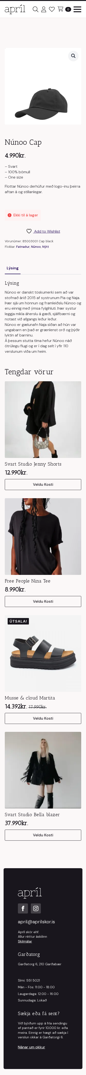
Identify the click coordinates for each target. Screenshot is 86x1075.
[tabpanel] (43, 317)
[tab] (13, 268)
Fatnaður (23, 247)
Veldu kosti (43, 484)
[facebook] (23, 908)
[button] (73, 56)
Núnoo (36, 247)
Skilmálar (25, 941)
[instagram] (36, 908)
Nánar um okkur (31, 1047)
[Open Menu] (77, 9)
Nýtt (45, 247)
